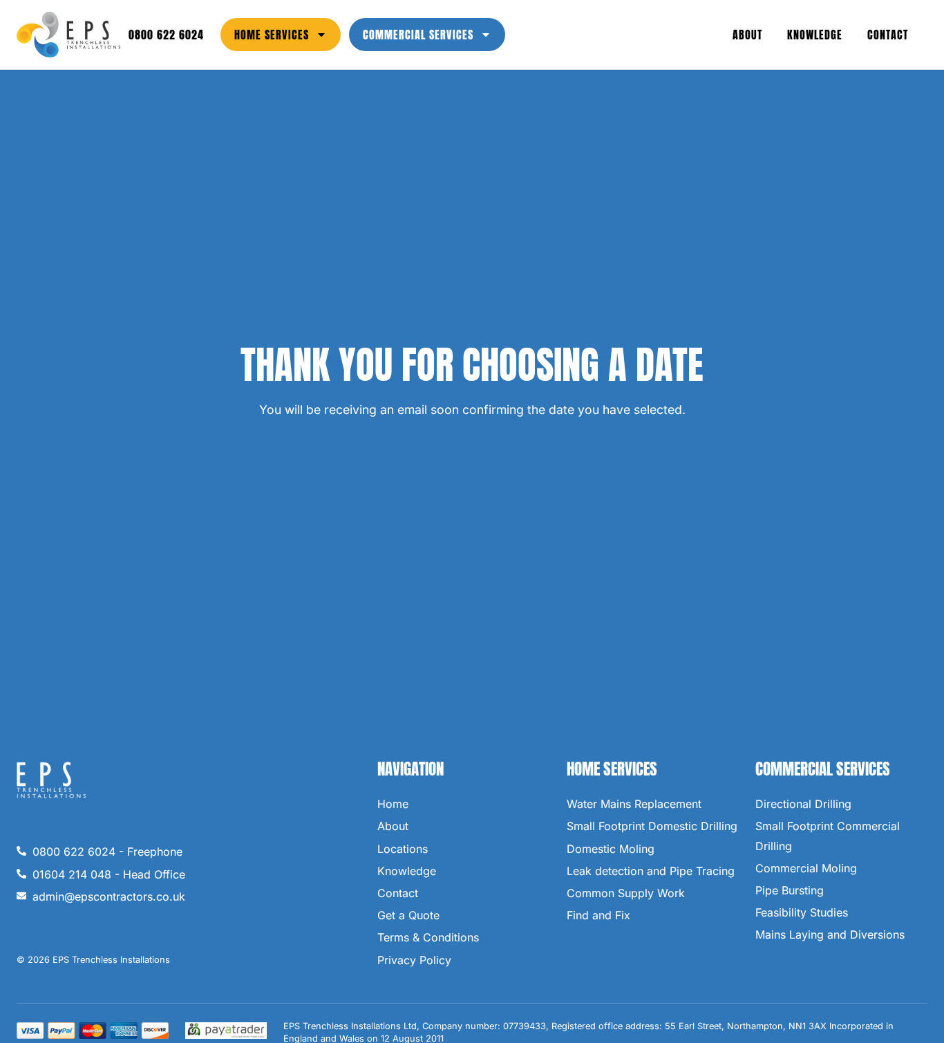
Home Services (271, 34)
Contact (887, 34)
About (747, 34)
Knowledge (814, 34)
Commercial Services (418, 34)
